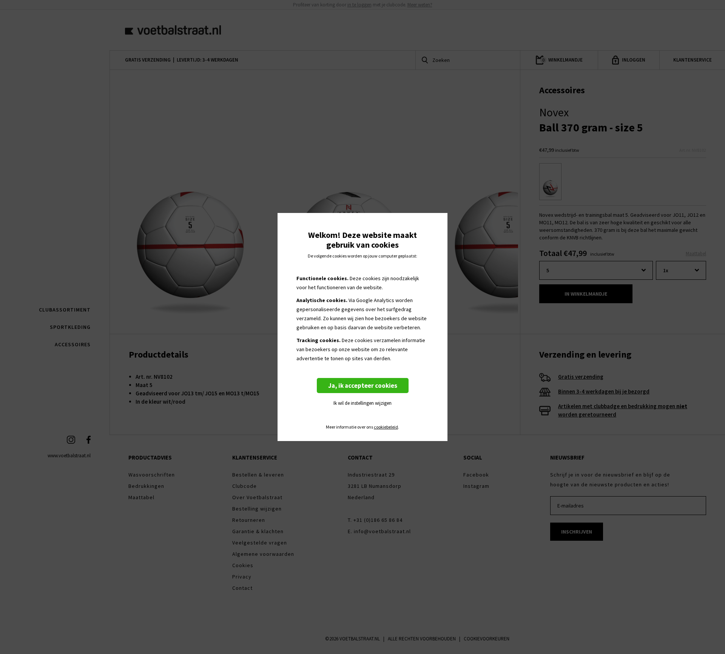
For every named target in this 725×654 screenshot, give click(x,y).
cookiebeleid (386, 427)
